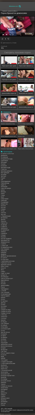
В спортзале (5, 259)
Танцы (3, 195)
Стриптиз (4, 169)
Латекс (3, 299)
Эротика (3, 176)
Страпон (3, 244)
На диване (4, 337)
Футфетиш (4, 349)
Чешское (3, 221)
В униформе (4, 202)
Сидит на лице (5, 273)
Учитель (3, 212)
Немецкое (4, 251)
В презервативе (6, 294)
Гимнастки (4, 223)
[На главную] (13, 6)
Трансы (3, 384)
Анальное (4, 365)
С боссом (4, 315)
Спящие (3, 235)
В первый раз (5, 230)
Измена (3, 231)
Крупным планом (6, 264)
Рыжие (3, 405)
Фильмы (3, 192)
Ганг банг (4, 351)
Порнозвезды (5, 183)
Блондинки (4, 389)
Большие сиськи (6, 381)
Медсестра (4, 204)
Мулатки (3, 400)
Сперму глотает (6, 313)
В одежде (4, 225)
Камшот (3, 394)
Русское (3, 205)
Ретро (3, 211)
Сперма (3, 209)
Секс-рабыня (5, 323)
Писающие (4, 186)
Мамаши (3, 382)
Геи (2, 179)
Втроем (3, 237)
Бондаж (3, 348)
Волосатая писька (6, 346)
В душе (3, 178)
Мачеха (3, 308)
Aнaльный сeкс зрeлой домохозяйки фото (26, 93)
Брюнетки (4, 393)
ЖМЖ (2, 356)
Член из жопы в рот (7, 278)
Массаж (3, 403)
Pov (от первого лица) (7, 353)
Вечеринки (4, 218)
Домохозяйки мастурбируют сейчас (9, 107)
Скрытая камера (6, 188)
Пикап (3, 193)
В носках (3, 355)
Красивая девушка (6, 171)
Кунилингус (4, 228)
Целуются (4, 275)
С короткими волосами (8, 363)
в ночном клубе (5, 329)
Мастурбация (5, 173)
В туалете (4, 257)
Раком (3, 287)
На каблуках (4, 277)
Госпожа (3, 318)
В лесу (3, 330)
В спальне (4, 325)
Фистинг (3, 214)
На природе (4, 157)
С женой (3, 290)
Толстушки (4, 360)
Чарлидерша (4, 289)
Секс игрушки (5, 249)
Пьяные (3, 164)
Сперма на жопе (6, 311)
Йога (2, 270)
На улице (3, 174)
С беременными (6, 216)
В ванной (4, 166)
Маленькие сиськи (6, 344)
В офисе (3, 336)
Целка (3, 190)
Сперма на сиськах (6, 386)
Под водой (4, 342)
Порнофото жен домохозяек (9, 79)
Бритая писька (5, 332)
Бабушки (3, 252)
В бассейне (4, 327)
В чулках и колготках (7, 153)
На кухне (3, 339)
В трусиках (4, 301)
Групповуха (4, 160)
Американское (5, 242)
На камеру (4, 379)
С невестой (4, 245)
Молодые (4, 162)
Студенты (4, 226)
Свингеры (4, 200)
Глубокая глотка (6, 263)
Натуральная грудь (7, 159)
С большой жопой (6, 370)
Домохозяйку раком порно (26, 107)
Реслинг (3, 283)
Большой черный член (8, 375)
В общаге (4, 322)
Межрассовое (5, 398)
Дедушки (3, 254)
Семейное (4, 233)
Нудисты (3, 185)
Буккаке (3, 320)
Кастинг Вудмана (6, 238)
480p (2, 48)
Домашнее (4, 155)
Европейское (5, 280)
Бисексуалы (4, 372)
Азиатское (4, 368)
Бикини (3, 297)
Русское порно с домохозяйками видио (26, 79)
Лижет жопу (4, 266)
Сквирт (3, 271)
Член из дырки (5, 296)
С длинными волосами (8, 261)
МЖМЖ (3, 358)
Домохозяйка (5, 285)
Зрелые (3, 219)
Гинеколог (4, 316)
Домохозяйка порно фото (9, 93)
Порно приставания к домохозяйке (26, 66)
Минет (3, 391)
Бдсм (2, 197)
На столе (3, 341)
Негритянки (4, 388)
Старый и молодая (6, 362)
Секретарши (4, 199)
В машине (4, 334)
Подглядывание (5, 181)
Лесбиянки (4, 401)
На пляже (4, 306)
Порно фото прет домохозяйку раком (9, 66)
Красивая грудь (5, 167)
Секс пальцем (5, 292)
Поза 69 (3, 268)
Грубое (3, 396)
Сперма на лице (5, 309)
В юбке (3, 304)
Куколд (3, 282)
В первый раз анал (6, 247)
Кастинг (3, 207)
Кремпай (3, 377)
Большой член (5, 374)
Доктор (3, 303)
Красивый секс (5, 240)
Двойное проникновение (8, 256)
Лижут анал (4, 367)
